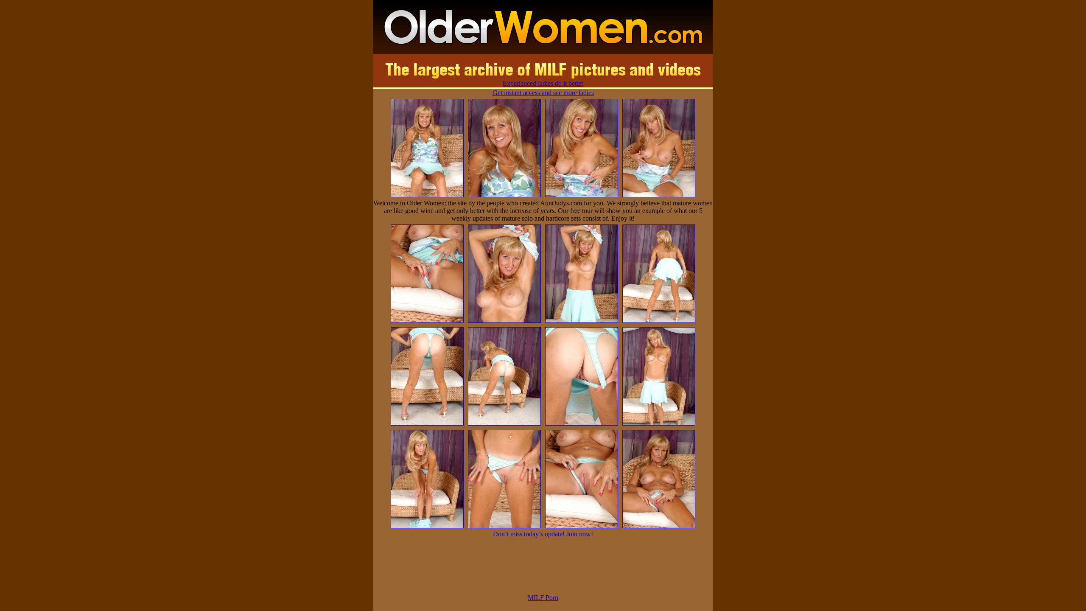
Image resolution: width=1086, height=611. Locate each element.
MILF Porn (543, 597)
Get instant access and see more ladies (543, 92)
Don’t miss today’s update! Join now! (543, 534)
